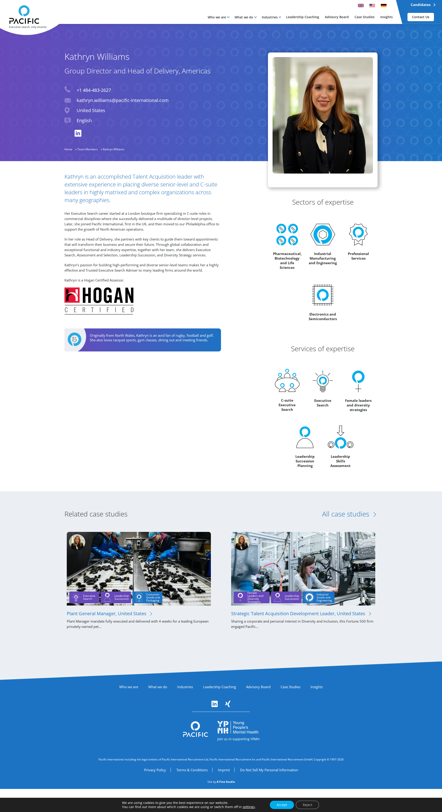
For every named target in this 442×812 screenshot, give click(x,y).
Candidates (420, 4)
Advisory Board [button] (337, 17)
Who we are (217, 17)
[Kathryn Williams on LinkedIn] (78, 133)
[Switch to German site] (383, 5)
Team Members (87, 149)
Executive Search (89, 597)
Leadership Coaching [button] (302, 17)
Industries (270, 17)
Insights (317, 686)
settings (249, 807)
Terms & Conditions (192, 770)
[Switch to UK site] (360, 5)
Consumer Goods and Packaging (153, 597)
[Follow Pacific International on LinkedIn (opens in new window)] (214, 704)
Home (68, 149)
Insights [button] (386, 17)
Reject (307, 805)
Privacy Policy (155, 770)
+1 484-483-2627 (94, 90)
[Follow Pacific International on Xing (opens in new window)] (228, 704)
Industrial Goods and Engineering (324, 597)
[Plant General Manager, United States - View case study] (139, 568)
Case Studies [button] (365, 17)
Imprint (224, 770)
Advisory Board (258, 686)
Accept (282, 805)
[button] (218, 17)
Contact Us (420, 17)
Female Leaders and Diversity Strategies (255, 597)
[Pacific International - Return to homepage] (195, 729)
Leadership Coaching (219, 686)
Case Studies (290, 686)
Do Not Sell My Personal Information (269, 770)
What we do (244, 17)
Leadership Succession (121, 597)
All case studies (345, 514)
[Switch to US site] (372, 5)
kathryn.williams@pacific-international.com (123, 100)
